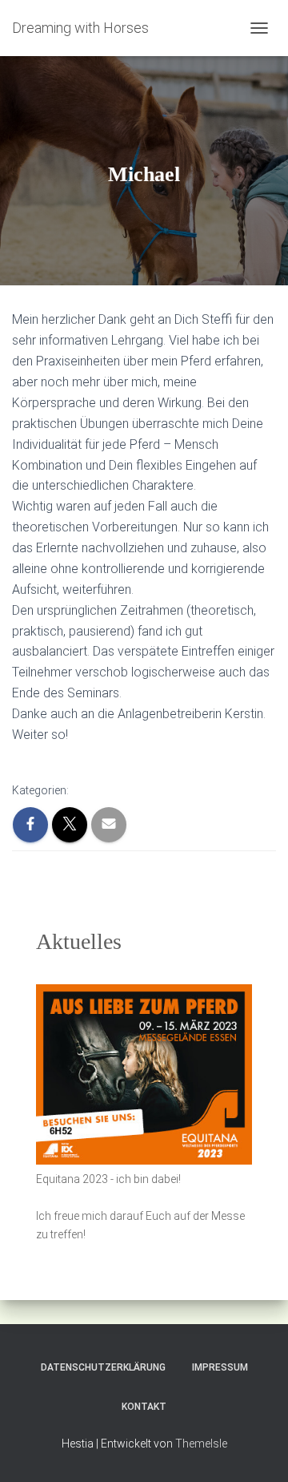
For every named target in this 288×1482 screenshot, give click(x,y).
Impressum (220, 1367)
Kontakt (144, 1406)
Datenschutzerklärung (103, 1367)
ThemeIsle (201, 1443)
